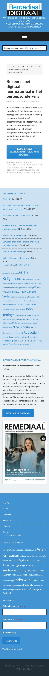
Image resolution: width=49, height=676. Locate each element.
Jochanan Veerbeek (8, 309)
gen (44, 561)
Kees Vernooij (6, 319)
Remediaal (6, 514)
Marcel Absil (16, 319)
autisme (23, 556)
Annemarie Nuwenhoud (10, 273)
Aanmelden (7, 520)
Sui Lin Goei (35, 173)
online (18, 173)
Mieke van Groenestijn (23, 323)
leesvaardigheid (23, 571)
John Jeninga (10, 565)
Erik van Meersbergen (14, 288)
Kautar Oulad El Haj (21, 315)
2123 (17, 550)
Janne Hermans (11, 304)
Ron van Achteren (16, 337)
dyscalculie (15, 561)
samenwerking (7, 590)
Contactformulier (14, 535)
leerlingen (9, 570)
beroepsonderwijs (24, 162)
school (16, 589)
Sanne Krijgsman (9, 340)
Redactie (30, 332)
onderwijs (21, 579)
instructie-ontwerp (23, 167)
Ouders (41, 581)
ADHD (33, 550)
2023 (13, 550)
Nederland (18, 575)
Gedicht (6, 199)
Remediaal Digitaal (24, 9)
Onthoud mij (10, 632)
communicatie (40, 556)
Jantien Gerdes (30, 304)
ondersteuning (7, 581)
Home (5, 508)
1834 (4, 550)
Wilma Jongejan (23, 344)
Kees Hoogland (33, 315)
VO (29, 589)
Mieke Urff (11, 323)
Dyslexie (24, 560)
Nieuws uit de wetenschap (14, 235)
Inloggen (6, 526)
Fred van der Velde (35, 561)
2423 (25, 550)
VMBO (24, 589)
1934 (9, 550)
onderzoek (34, 581)
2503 (29, 550)
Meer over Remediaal (18, 413)
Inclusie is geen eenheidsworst (16, 258)
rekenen (25, 173)
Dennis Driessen (11, 284)
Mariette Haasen (26, 319)
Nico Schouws (22, 327)
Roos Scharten (30, 336)
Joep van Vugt (20, 309)
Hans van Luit (15, 297)
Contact (5, 532)
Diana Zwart (32, 165)
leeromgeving (13, 170)
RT (42, 586)
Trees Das (13, 344)
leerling (30, 565)
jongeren (24, 565)
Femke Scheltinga (28, 288)
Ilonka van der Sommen (22, 301)
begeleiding (30, 556)
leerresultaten (27, 170)
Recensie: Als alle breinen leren (16, 215)
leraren (32, 571)
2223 (13, 162)
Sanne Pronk (22, 341)
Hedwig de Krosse (27, 297)
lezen (42, 571)
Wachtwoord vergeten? (12, 649)
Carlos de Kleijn (26, 279)
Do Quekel (31, 283)
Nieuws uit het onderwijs (14, 251)
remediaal (37, 586)
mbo (4, 575)
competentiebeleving (16, 165)
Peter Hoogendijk (17, 333)
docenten (6, 560)
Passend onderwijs (8, 586)
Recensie (19, 585)
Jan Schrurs (20, 304)
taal (20, 589)
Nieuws (39, 575)
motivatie (10, 574)
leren (37, 571)
